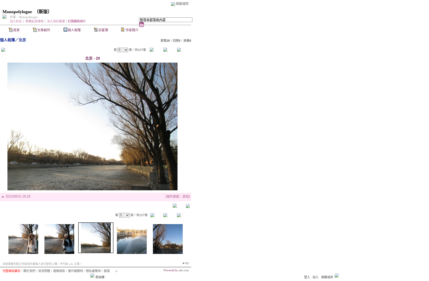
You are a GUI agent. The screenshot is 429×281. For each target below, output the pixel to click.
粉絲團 (100, 277)
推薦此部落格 (34, 21)
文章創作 (43, 30)
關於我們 (29, 271)
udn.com (184, 270)
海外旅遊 (172, 196)
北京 (22, 40)
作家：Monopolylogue (24, 17)
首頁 (16, 30)
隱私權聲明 (93, 271)
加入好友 (16, 21)
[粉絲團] (92, 276)
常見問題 (44, 271)
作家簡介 (132, 30)
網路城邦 (182, 3)
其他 (185, 196)
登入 (307, 277)
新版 (43, 11)
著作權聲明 (75, 271)
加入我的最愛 (56, 21)
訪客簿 (103, 30)
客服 (107, 271)
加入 (316, 277)
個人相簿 (74, 30)
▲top (185, 263)
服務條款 (59, 271)
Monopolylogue (17, 11)
